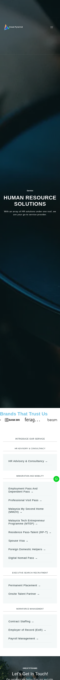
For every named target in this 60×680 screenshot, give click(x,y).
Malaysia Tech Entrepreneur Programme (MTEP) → (26, 522)
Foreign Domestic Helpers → (27, 549)
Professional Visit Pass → (25, 500)
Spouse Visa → (18, 540)
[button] (52, 27)
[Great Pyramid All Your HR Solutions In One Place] (13, 27)
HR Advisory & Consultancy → (28, 461)
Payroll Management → (23, 638)
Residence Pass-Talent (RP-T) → (30, 532)
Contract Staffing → (21, 621)
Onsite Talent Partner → (24, 593)
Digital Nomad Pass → (23, 557)
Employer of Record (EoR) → (27, 629)
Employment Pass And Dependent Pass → (23, 490)
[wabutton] (56, 479)
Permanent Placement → (24, 585)
